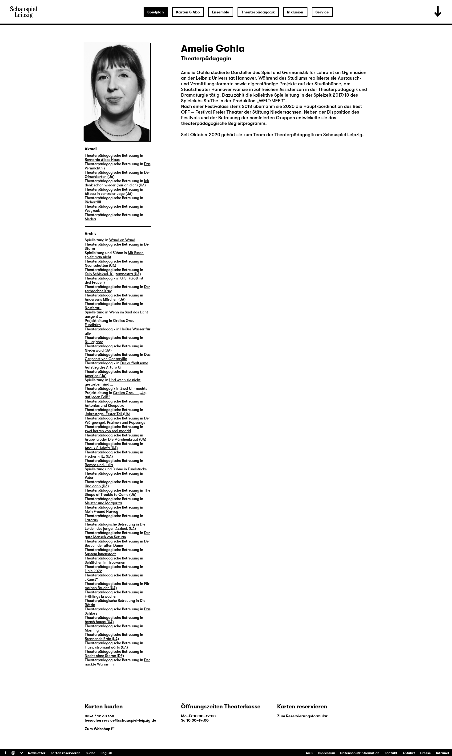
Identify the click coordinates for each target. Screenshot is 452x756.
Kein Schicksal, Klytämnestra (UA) (113, 274)
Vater (89, 478)
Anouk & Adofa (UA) (101, 448)
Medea (90, 219)
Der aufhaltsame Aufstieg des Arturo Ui (116, 365)
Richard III (93, 202)
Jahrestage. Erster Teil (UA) (107, 414)
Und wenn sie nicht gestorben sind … (113, 382)
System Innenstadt (100, 554)
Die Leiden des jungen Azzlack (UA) (115, 526)
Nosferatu (93, 308)
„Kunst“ (91, 579)
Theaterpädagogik (258, 12)
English (106, 753)
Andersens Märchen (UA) (105, 299)
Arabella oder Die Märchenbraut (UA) (115, 439)
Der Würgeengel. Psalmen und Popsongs (117, 420)
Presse (425, 753)
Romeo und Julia (99, 465)
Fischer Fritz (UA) (99, 456)
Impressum (326, 753)
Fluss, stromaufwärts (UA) (106, 647)
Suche (90, 753)
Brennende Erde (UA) (102, 639)
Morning (92, 630)
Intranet (442, 753)
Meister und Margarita (103, 503)
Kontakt (391, 753)
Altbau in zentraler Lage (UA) (109, 194)
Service (322, 12)
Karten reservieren (66, 753)
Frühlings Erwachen (101, 596)
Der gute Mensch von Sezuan (117, 535)
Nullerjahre (94, 342)
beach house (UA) (99, 622)
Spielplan (155, 12)
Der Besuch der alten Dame (117, 543)
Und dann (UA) (97, 486)
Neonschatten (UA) (100, 265)
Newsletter (36, 753)
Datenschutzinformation (359, 753)
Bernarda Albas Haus (102, 160)
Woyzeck (92, 211)
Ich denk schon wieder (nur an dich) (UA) (117, 183)
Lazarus (91, 520)
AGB (309, 753)
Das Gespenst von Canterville (117, 357)
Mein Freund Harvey (101, 511)
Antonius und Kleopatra (104, 405)
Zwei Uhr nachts (133, 388)
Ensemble (220, 12)
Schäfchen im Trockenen (105, 562)
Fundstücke (137, 469)
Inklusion (295, 12)
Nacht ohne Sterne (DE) (104, 656)
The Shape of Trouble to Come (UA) (117, 492)
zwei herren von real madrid (108, 431)
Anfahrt (409, 753)
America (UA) (95, 376)
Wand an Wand (122, 240)
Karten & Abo (188, 12)
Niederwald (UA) (98, 350)
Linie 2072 (93, 571)
